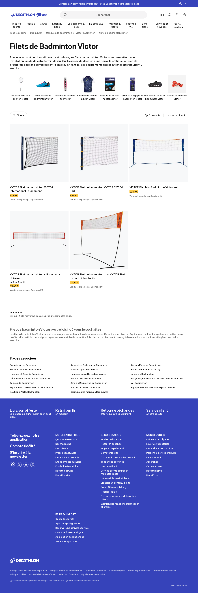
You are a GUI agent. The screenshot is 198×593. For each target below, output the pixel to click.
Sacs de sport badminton (84, 369)
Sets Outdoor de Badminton (25, 369)
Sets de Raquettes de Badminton (89, 383)
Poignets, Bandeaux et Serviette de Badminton (157, 378)
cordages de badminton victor (110, 97)
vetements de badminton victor (87, 97)
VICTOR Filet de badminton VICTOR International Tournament (31, 189)
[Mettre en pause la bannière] (180, 3)
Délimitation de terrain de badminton (30, 378)
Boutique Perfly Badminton (25, 392)
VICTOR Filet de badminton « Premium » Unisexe (35, 276)
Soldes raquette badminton (86, 387)
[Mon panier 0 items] (184, 15)
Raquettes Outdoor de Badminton (89, 365)
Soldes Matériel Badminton (146, 365)
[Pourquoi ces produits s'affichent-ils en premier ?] (146, 115)
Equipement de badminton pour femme (32, 387)
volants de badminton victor (65, 97)
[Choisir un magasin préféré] (162, 15)
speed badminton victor (177, 97)
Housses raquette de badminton (88, 374)
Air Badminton (139, 383)
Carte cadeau (178, 25)
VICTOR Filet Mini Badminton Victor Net (153, 187)
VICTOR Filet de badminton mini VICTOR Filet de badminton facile (97, 276)
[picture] (39, 153)
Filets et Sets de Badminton (86, 378)
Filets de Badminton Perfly (145, 369)
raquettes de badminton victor (21, 97)
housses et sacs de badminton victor (155, 97)
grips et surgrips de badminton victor (132, 97)
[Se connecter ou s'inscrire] (177, 15)
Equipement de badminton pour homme (153, 387)
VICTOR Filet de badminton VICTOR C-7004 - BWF (97, 189)
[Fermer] (185, 3)
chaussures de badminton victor (43, 97)
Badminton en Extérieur (23, 365)
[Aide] (169, 15)
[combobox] (177, 115)
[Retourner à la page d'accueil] (29, 15)
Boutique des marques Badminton (89, 392)
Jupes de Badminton (142, 374)
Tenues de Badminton (22, 383)
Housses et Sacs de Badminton (27, 374)
